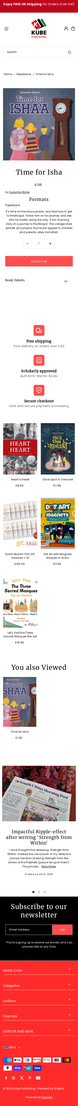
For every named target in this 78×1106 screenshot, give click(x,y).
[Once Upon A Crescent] (58, 448)
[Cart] (73, 28)
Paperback (23, 74)
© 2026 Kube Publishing (19, 1088)
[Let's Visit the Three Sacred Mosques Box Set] (20, 602)
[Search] (69, 52)
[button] (39, 281)
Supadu (47, 1097)
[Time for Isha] (19, 702)
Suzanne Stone (19, 192)
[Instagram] (13, 1078)
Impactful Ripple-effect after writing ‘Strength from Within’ (39, 837)
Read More (49, 866)
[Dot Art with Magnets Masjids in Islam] (58, 523)
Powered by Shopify (51, 1088)
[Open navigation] (15, 28)
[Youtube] (38, 1078)
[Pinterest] (30, 1078)
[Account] (66, 28)
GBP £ (12, 1047)
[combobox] (39, 52)
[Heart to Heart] (20, 448)
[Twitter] (22, 1078)
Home (8, 74)
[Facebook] (6, 1078)
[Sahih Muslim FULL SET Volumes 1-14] (20, 523)
